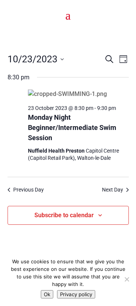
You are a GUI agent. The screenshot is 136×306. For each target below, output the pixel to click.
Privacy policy (76, 294)
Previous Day (28, 190)
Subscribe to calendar (64, 215)
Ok (47, 294)
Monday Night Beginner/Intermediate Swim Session (72, 127)
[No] (126, 279)
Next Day (112, 190)
